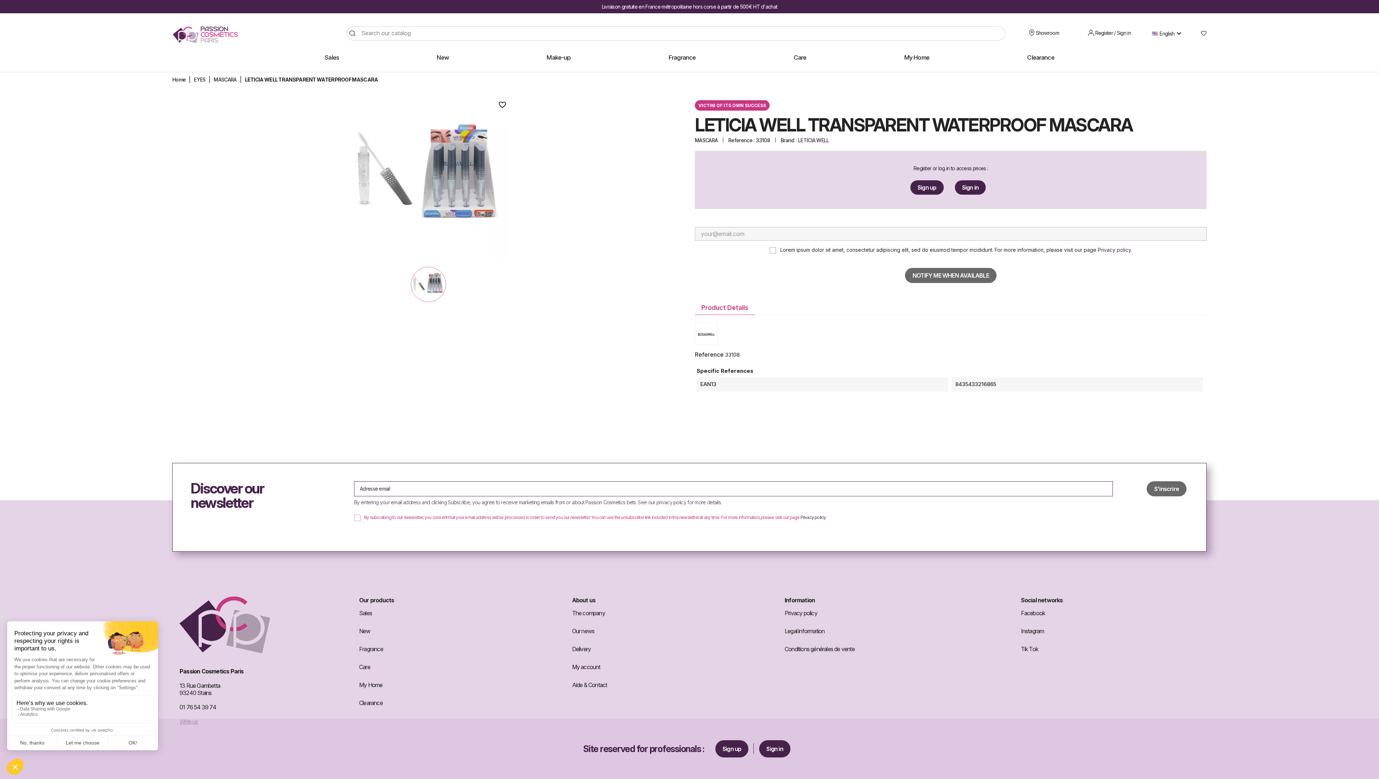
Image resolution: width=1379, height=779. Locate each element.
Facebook (1033, 613)
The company (588, 613)
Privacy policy (1114, 250)
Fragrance (371, 649)
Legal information (805, 631)
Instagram (1032, 631)
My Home (370, 684)
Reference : (741, 140)
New (365, 631)
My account (586, 667)
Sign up (927, 187)
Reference (709, 354)
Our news (583, 631)
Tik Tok (1029, 649)
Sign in (970, 187)
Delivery (581, 649)
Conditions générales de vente (820, 649)
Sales (365, 613)
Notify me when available (951, 275)
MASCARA (706, 140)
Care (364, 667)
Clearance (371, 702)
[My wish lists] (1201, 33)
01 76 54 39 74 (198, 707)
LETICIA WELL (813, 140)
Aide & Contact (589, 684)
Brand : (789, 140)
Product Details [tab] (724, 307)
